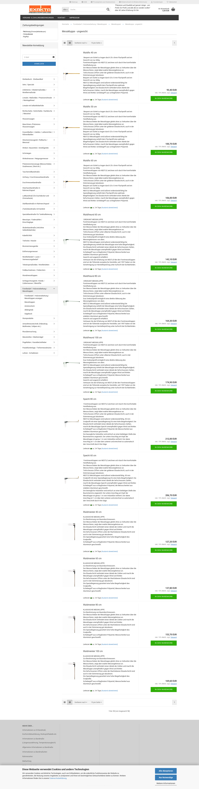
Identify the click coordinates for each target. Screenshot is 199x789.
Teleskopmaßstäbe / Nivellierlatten (35, 265)
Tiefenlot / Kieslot (29, 241)
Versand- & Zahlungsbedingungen (38, 18)
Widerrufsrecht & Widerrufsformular (134, 2)
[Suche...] (108, 9)
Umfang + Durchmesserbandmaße (35, 177)
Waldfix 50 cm (90, 106)
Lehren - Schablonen (30, 353)
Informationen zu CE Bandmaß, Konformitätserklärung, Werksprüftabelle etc (39, 732)
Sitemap (74, 2)
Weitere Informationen (165, 783)
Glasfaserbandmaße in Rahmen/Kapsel (31, 189)
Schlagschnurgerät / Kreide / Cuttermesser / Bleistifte (33, 282)
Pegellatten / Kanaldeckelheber (34, 342)
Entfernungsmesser (30, 251)
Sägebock (28, 314)
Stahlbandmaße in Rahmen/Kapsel (35, 204)
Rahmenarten (27, 756)
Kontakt (61, 18)
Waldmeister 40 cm (92, 512)
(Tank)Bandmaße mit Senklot (33, 209)
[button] (64, 43)
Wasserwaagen (28, 119)
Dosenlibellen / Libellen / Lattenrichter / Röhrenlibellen (37, 133)
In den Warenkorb (163, 98)
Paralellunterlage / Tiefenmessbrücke (36, 348)
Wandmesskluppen (29, 275)
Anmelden (39, 64)
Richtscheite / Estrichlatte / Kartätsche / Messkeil (37, 112)
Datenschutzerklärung (58, 778)
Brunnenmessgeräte (30, 246)
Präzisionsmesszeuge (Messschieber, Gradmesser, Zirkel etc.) (37, 165)
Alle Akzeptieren (166, 771)
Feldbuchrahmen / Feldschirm (33, 270)
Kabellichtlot (27, 235)
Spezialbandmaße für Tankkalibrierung (37, 214)
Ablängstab (29, 310)
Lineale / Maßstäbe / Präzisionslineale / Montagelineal (37, 99)
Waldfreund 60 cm (92, 214)
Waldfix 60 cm (90, 160)
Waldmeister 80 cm (92, 604)
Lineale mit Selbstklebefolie (33, 106)
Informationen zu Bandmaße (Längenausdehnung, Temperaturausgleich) (39, 741)
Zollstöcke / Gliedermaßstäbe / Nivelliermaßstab (34, 91)
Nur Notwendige (166, 777)
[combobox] (81, 43)
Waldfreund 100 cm (92, 337)
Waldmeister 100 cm (93, 651)
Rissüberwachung (29, 332)
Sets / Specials (28, 85)
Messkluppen (30, 302)
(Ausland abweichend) (109, 100)
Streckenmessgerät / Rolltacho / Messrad (34, 141)
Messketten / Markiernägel (32, 337)
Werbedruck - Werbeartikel (32, 79)
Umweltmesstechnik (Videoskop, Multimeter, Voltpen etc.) (35, 325)
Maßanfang (26, 761)
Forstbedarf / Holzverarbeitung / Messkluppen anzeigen (37, 297)
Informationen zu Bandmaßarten (34, 752)
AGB (85, 2)
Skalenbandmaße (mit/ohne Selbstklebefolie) (33, 229)
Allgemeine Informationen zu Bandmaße (37, 747)
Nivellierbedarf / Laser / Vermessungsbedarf (31, 258)
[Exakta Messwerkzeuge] (40, 9)
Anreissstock (30, 306)
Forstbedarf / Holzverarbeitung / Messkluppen (34, 290)
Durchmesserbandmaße (31, 182)
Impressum (74, 18)
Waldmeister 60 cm (92, 558)
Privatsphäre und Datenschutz (103, 2)
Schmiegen (26, 153)
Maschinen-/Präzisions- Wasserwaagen (31, 125)
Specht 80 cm (89, 399)
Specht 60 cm (89, 455)
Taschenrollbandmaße (31, 172)
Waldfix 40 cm (90, 52)
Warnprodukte (27, 318)
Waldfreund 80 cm (92, 276)
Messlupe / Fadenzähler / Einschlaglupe (32, 221)
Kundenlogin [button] (158, 2)
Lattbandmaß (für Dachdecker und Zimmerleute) (35, 197)
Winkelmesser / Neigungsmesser (35, 159)
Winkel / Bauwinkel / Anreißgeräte (35, 148)
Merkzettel (172, 2)
